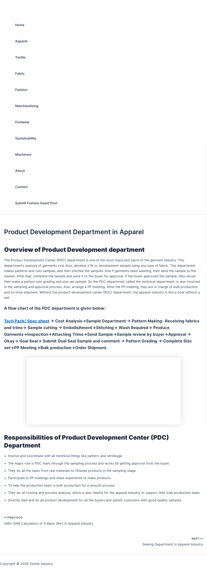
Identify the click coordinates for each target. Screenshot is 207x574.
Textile (20, 57)
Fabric (20, 73)
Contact (21, 187)
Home (19, 25)
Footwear (22, 122)
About (20, 171)
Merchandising (26, 106)
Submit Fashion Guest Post (36, 203)
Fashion (21, 90)
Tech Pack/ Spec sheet (26, 321)
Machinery (23, 154)
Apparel (21, 41)
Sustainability (25, 138)
